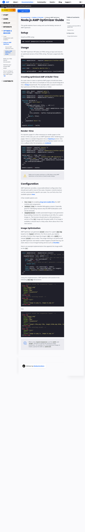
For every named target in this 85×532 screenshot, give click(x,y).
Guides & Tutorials (37, 17)
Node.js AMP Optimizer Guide (8, 52)
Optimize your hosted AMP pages (7, 66)
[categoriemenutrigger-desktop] (24, 10)
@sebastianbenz (39, 366)
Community (41, 2)
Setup (68, 20)
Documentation (27, 2)
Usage (68, 23)
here (33, 194)
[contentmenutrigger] (74, 17)
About (15, 2)
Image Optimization (72, 36)
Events (52, 2)
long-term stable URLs (47, 202)
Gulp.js (27, 85)
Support (68, 2)
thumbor (56, 243)
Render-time (70, 30)
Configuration (70, 33)
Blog (60, 2)
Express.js (51, 139)
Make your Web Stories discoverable (7, 60)
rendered (48, 143)
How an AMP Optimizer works (9, 47)
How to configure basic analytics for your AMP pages (8, 72)
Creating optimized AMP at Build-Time (74, 26)
